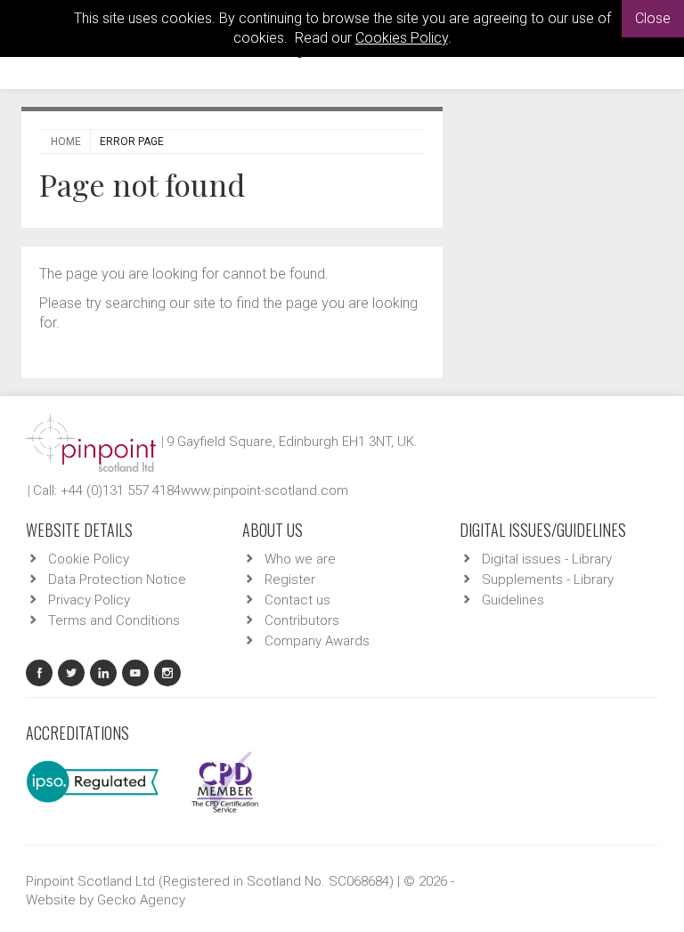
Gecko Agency (141, 900)
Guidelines (513, 600)
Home (66, 141)
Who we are (300, 559)
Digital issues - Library (547, 559)
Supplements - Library (548, 579)
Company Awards (317, 641)
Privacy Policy (89, 600)
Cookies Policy (401, 37)
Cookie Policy (88, 559)
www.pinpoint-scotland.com (264, 490)
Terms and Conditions (114, 620)
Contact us (297, 600)
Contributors (302, 620)
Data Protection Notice (117, 579)
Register (290, 579)
